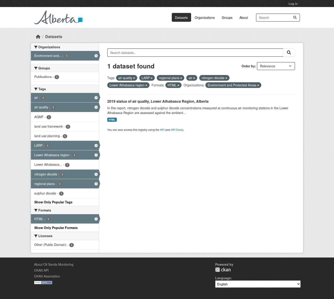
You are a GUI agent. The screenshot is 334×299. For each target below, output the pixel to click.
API (162, 129)
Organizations (205, 17)
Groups (227, 17)
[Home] (38, 36)
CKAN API (41, 270)
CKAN (223, 269)
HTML (112, 119)
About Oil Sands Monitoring (53, 264)
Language (223, 278)
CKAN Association (47, 276)
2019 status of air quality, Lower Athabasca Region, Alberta (158, 101)
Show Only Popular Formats (56, 227)
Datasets (181, 17)
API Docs (176, 129)
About (243, 17)
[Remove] (134, 78)
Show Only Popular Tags (53, 202)
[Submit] (294, 18)
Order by (248, 66)
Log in (293, 3)
